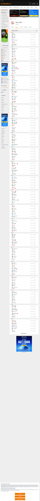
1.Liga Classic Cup (4, 24)
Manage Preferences (20, 499)
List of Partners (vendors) (5, 491)
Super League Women (4, 26)
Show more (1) (3, 27)
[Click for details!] (24, 34)
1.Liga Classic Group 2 (4, 18)
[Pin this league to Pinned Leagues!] (23, 22)
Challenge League (4, 13)
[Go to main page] (8, 4)
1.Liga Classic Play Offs (4, 21)
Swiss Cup (3, 23)
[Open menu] (37, 4)
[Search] (30, 4)
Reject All (20, 496)
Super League (3, 12)
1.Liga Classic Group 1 (4, 16)
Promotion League (4, 15)
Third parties (14, 487)
